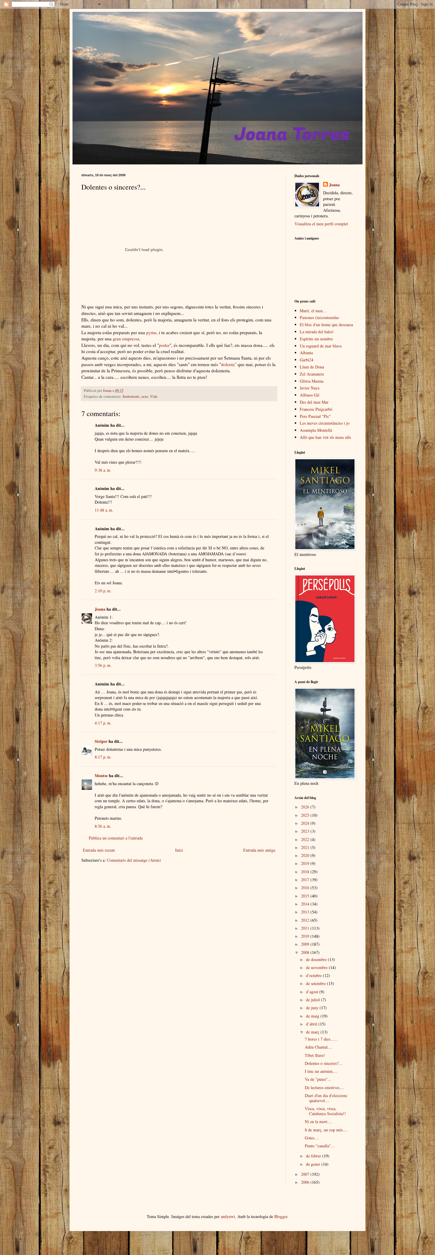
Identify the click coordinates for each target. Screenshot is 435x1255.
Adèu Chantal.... (318, 1047)
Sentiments (131, 396)
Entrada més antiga (259, 850)
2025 (305, 815)
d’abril (312, 1024)
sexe (144, 396)
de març (313, 1032)
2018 (305, 871)
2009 (305, 944)
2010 (305, 936)
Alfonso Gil (309, 395)
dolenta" (228, 364)
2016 (305, 887)
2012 (305, 920)
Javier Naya (309, 388)
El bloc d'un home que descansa (326, 324)
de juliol (313, 999)
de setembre (316, 983)
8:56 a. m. (103, 826)
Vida (153, 396)
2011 (305, 928)
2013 (305, 912)
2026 (305, 807)
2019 (305, 863)
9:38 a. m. (103, 470)
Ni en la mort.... (318, 1121)
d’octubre (314, 975)
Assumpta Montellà (316, 430)
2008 (305, 952)
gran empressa (126, 339)
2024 (305, 823)
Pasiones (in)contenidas (319, 317)
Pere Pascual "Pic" (315, 416)
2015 (305, 896)
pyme (151, 332)
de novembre (317, 967)
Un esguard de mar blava (320, 346)
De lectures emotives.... (324, 1087)
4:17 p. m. (103, 723)
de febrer (314, 1156)
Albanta (306, 352)
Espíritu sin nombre (316, 339)
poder (164, 345)
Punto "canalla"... (319, 1146)
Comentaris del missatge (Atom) (134, 860)
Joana (100, 609)
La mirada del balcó (316, 331)
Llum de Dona (312, 367)
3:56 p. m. (103, 665)
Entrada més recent (99, 850)
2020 (305, 855)
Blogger (280, 1216)
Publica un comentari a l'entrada (116, 838)
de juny (313, 1007)
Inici (179, 850)
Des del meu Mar (314, 402)
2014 (305, 904)
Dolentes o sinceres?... (323, 1063)
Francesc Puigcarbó (316, 409)
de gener (313, 1164)
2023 (305, 831)
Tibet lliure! (315, 1055)
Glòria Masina (311, 381)
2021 (305, 847)
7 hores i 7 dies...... (321, 1039)
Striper (101, 741)
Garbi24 (306, 360)
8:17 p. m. (103, 757)
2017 (305, 879)
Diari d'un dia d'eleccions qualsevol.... (326, 1098)
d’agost (312, 991)
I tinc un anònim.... (321, 1071)
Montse (101, 775)
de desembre (317, 959)
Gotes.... (312, 1138)
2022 (305, 839)
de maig (313, 1016)
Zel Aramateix (312, 374)
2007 (305, 1174)
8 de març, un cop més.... (326, 1130)
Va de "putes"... (318, 1079)
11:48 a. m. (104, 510)
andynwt (228, 1216)
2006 (305, 1182)
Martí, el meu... (313, 310)
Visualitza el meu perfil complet (321, 224)
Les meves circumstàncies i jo (324, 423)
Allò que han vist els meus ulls (325, 437)
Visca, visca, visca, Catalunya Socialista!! (325, 1111)
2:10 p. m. (103, 590)
